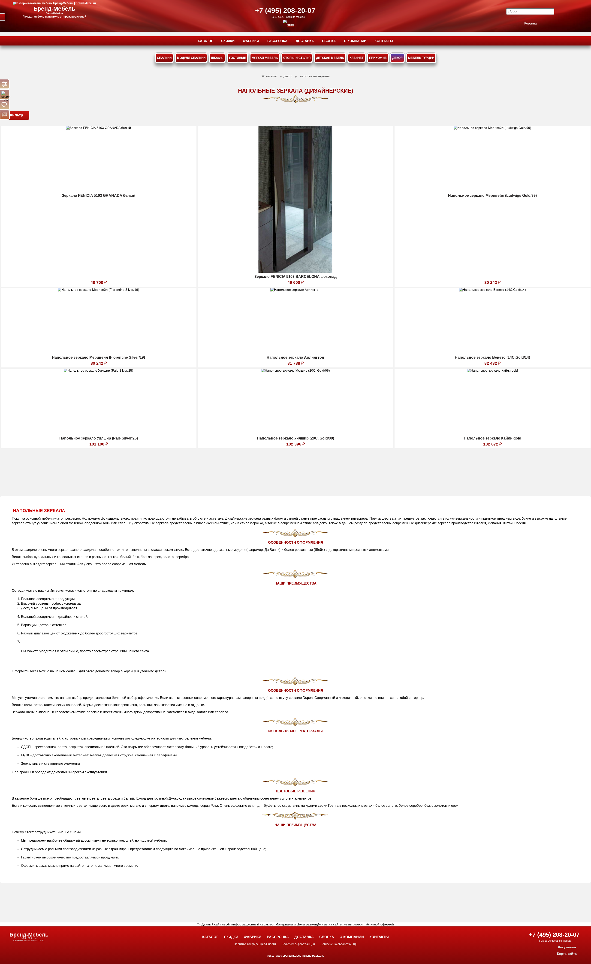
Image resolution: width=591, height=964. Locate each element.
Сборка (326, 937)
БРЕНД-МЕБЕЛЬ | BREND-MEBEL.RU (303, 956)
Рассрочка (278, 937)
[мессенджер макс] (288, 25)
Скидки (231, 937)
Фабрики (252, 937)
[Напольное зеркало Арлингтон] (295, 352)
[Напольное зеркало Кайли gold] (492, 433)
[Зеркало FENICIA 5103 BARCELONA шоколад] (295, 271)
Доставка (304, 937)
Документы (567, 947)
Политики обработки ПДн (298, 944)
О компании (352, 937)
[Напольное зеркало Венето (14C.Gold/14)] (492, 352)
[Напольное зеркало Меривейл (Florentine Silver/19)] (98, 352)
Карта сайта (567, 953)
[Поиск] (4, 94)
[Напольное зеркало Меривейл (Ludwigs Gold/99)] (492, 190)
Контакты (379, 937)
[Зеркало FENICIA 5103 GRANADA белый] (98, 190)
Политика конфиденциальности (255, 944)
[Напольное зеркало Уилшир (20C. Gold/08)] (295, 433)
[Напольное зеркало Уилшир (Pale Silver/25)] (98, 433)
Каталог (210, 937)
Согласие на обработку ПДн (338, 944)
